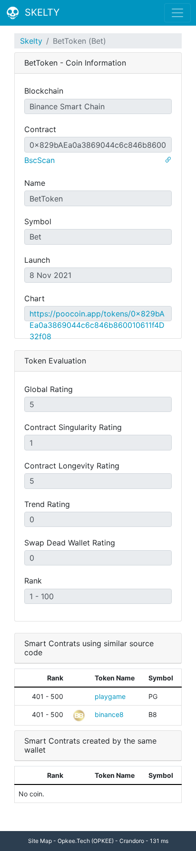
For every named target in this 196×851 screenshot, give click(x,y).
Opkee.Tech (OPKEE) (86, 840)
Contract (40, 129)
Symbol (37, 221)
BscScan (39, 160)
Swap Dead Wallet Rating (69, 542)
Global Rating (48, 389)
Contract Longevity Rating (71, 465)
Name (34, 183)
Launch (37, 260)
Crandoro (131, 840)
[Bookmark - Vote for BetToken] (168, 160)
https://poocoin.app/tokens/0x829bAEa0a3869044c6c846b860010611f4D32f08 (97, 325)
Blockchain (43, 91)
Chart (34, 298)
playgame (110, 696)
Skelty (31, 41)
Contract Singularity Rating (73, 427)
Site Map (40, 840)
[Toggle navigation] (177, 12)
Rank (33, 580)
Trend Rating (47, 504)
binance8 (109, 714)
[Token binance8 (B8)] (79, 714)
